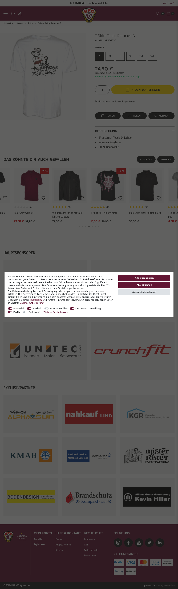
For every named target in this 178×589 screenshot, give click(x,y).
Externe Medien (58, 308)
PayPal (17, 312)
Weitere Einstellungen (55, 312)
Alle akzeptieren (144, 278)
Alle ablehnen (144, 285)
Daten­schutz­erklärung (32, 303)
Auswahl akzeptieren (144, 292)
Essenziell (19, 308)
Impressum (36, 300)
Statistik (37, 308)
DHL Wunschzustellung (88, 308)
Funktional (34, 312)
